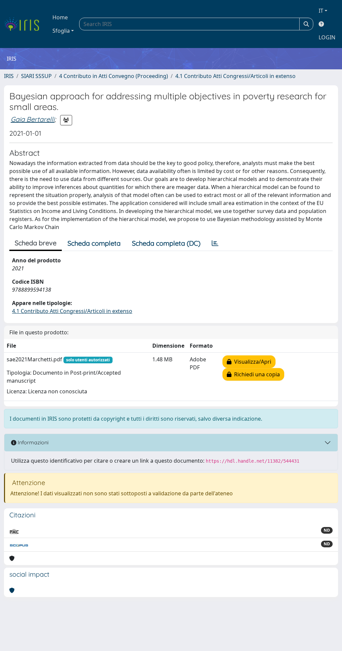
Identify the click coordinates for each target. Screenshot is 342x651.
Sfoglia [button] (61, 30)
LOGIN (327, 37)
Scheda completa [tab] (94, 243)
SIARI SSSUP (36, 76)
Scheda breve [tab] (35, 243)
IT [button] (321, 10)
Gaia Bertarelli (32, 119)
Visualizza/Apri (251, 361)
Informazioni (32, 442)
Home (60, 17)
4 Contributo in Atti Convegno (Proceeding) (113, 76)
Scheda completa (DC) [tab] (166, 243)
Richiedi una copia (255, 374)
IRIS (9, 76)
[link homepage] (24, 24)
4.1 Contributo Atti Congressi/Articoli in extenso (235, 76)
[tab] (215, 243)
